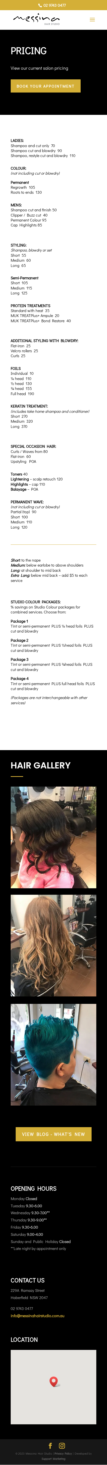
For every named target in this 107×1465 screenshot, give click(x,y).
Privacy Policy (63, 1453)
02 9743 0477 (55, 5)
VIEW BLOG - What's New (53, 1134)
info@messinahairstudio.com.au (37, 1315)
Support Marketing (53, 1458)
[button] (55, 1381)
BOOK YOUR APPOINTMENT (46, 86)
